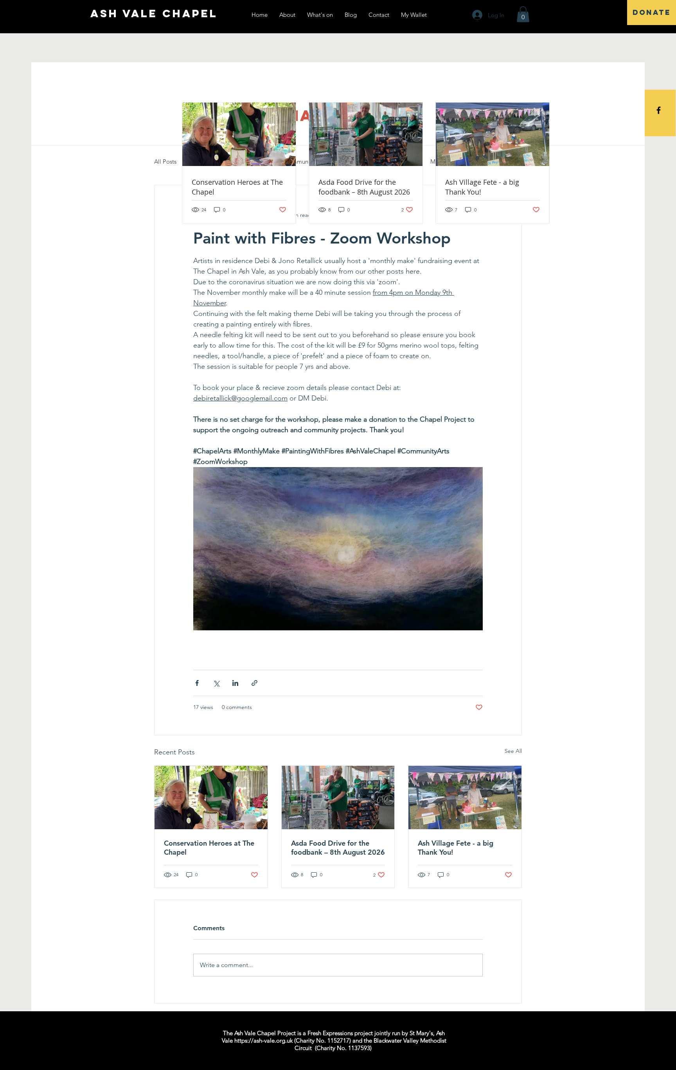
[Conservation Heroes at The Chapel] (211, 797)
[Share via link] (254, 683)
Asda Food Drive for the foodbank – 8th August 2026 (338, 848)
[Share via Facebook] (197, 683)
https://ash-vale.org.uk (263, 1040)
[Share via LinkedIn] (235, 683)
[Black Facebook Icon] (658, 110)
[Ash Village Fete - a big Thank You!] (464, 797)
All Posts (165, 161)
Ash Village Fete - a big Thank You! (455, 848)
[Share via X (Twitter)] (216, 683)
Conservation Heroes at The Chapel (209, 848)
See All (513, 750)
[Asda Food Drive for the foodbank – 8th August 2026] (338, 797)
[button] (523, 14)
